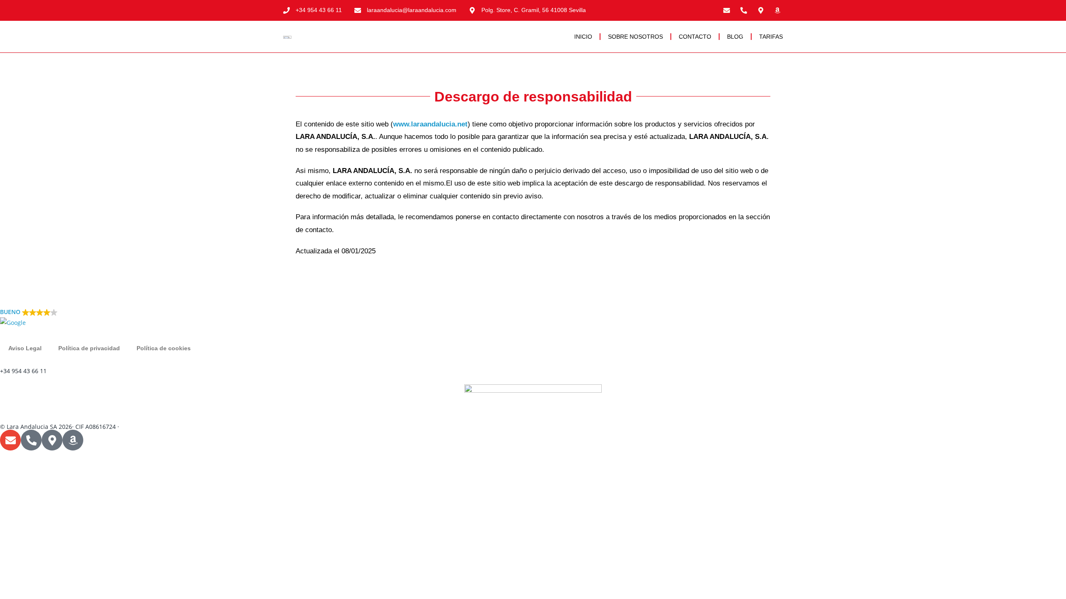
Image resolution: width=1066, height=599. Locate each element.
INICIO (583, 36)
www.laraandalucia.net (430, 124)
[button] (533, 317)
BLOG (735, 36)
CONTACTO (695, 36)
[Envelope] (727, 10)
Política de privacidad (89, 348)
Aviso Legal (25, 348)
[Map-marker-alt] (760, 10)
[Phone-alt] (743, 10)
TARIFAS (771, 36)
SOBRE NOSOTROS (635, 36)
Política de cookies (164, 348)
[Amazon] (777, 10)
